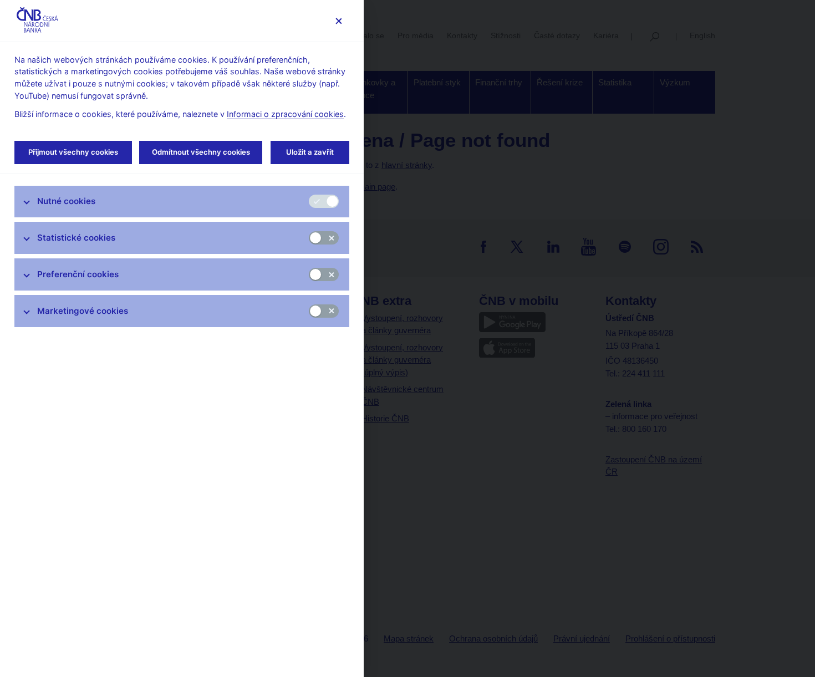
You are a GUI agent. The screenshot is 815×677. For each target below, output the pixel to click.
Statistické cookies (76, 237)
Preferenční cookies (78, 274)
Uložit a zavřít (310, 151)
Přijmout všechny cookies (73, 151)
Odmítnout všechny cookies (201, 151)
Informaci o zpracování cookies (285, 114)
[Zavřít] (338, 21)
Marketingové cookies (82, 311)
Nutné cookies (66, 201)
